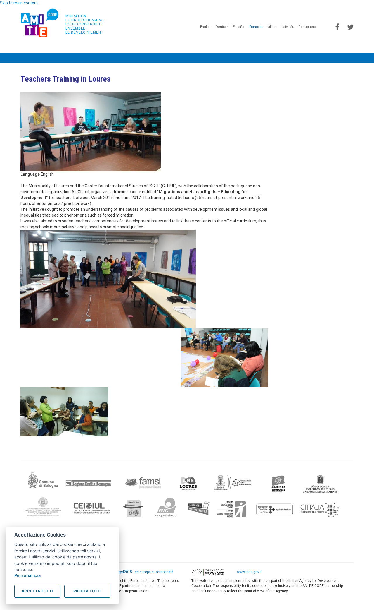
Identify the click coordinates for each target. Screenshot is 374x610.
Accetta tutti (37, 591)
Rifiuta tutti (87, 591)
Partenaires (90, 56)
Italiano (272, 27)
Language (30, 174)
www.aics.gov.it (249, 572)
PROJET (61, 56)
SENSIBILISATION (201, 56)
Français (255, 27)
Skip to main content (19, 3)
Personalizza (27, 575)
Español (239, 27)
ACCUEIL (37, 56)
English (206, 27)
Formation (123, 56)
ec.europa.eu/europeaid (154, 572)
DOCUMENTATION (242, 56)
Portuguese (307, 27)
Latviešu (288, 27)
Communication (159, 56)
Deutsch (222, 27)
